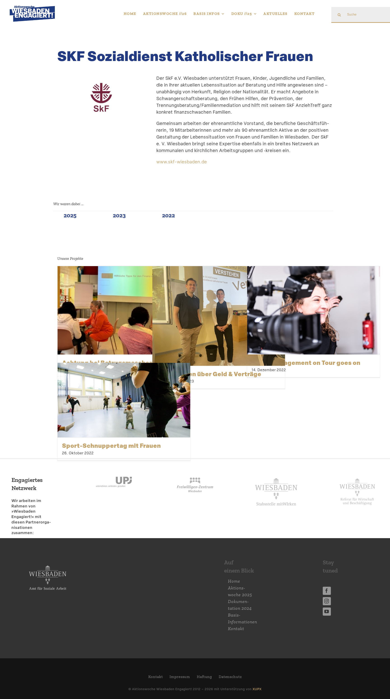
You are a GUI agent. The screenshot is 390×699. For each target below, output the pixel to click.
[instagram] (327, 601)
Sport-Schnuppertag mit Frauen (111, 445)
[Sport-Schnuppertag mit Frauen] (124, 400)
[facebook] (327, 591)
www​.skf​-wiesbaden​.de (181, 162)
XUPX (257, 689)
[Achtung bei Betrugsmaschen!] (124, 310)
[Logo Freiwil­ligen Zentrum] (195, 470)
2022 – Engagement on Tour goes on (306, 363)
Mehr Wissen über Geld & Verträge (209, 374)
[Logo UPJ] (114, 470)
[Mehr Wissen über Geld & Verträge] (218, 316)
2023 (119, 215)
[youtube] (327, 612)
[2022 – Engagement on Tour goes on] (313, 310)
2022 (168, 215)
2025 (70, 215)
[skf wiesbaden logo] (101, 83)
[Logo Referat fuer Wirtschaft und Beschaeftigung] (357, 477)
